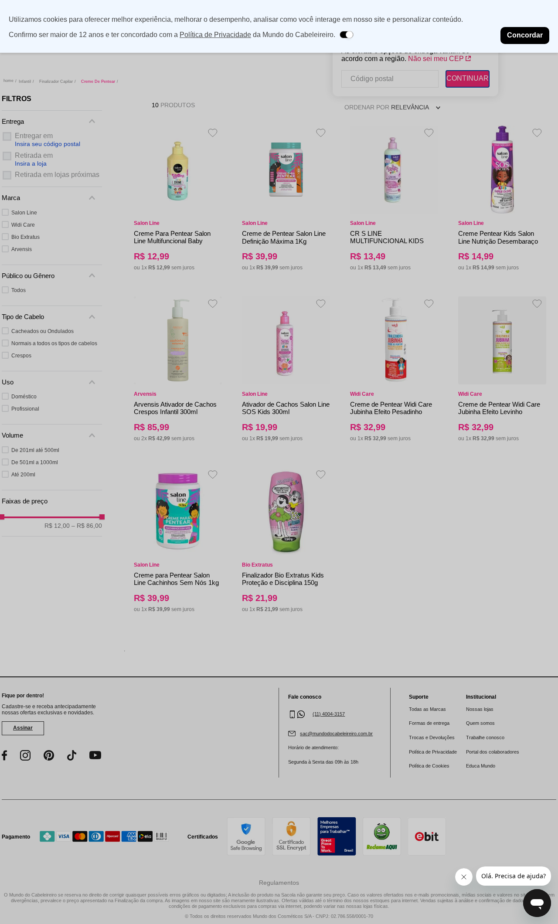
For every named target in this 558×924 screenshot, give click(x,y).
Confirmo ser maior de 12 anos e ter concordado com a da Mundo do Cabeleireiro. (172, 34)
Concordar (525, 35)
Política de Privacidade (215, 34)
